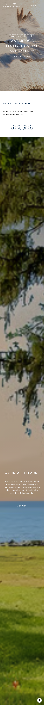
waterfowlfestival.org (13, 114)
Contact (22, 506)
